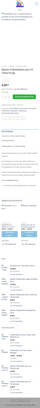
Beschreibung (7, 131)
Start (4, 66)
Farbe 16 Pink (32, 108)
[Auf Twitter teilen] (12, 118)
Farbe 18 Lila (5, 111)
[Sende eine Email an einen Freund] (16, 118)
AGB (28, 400)
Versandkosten (22, 89)
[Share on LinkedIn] (24, 118)
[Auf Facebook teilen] (8, 118)
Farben (11, 66)
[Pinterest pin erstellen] (20, 118)
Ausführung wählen (9, 234)
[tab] (20, 131)
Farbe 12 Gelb (21, 66)
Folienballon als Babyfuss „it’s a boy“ (8, 226)
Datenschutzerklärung (20, 401)
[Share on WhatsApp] (4, 118)
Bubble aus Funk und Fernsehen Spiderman (28, 226)
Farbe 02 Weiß (13, 108)
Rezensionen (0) (8, 140)
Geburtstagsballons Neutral (10, 113)
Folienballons (14, 111)
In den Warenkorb (24, 97)
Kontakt (12, 400)
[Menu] (3, 4)
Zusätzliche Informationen (13, 136)
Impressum (21, 400)
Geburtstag (22, 111)
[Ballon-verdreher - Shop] (20, 4)
